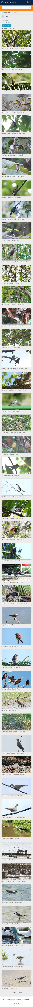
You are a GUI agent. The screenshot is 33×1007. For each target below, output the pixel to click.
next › (20, 992)
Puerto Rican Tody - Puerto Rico (12, 198)
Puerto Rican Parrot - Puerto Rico (12, 69)
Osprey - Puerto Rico (8, 625)
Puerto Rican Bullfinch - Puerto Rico (13, 134)
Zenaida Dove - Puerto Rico (10, 710)
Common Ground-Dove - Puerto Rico (14, 774)
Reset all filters (6, 25)
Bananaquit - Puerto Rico (10, 454)
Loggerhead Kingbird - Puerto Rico (13, 176)
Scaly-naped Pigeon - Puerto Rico (13, 753)
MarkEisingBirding (10, 2)
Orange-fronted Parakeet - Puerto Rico (14, 368)
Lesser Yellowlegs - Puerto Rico (12, 902)
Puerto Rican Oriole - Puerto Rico (12, 91)
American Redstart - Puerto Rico (12, 475)
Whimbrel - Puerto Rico (9, 860)
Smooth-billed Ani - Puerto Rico (12, 561)
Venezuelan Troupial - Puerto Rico (13, 539)
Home (3, 12)
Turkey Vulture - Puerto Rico (11, 689)
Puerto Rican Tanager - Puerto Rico (13, 155)
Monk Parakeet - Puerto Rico (11, 347)
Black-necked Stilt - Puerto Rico (12, 838)
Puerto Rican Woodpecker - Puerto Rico (14, 48)
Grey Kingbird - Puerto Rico (10, 411)
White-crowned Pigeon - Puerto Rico (14, 731)
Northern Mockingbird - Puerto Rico (13, 497)
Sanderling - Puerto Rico (9, 988)
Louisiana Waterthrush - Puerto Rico (13, 326)
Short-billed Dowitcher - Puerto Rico (13, 881)
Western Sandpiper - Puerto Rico (12, 966)
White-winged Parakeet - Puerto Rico (14, 390)
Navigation (31, 2)
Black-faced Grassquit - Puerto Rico (13, 432)
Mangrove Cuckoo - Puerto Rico (12, 283)
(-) (3, 22)
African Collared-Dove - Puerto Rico (13, 817)
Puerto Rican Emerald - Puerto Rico (13, 219)
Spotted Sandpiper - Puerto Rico (12, 945)
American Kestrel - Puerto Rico (12, 646)
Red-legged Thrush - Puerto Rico (12, 518)
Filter (6, 16)
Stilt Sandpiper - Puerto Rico (11, 924)
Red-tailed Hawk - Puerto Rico (11, 667)
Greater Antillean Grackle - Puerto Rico (14, 603)
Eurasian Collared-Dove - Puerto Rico (14, 796)
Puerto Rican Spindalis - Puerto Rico (13, 112)
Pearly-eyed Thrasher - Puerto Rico (13, 304)
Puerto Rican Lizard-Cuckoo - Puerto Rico (15, 262)
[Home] (2, 2)
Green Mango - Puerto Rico (10, 240)
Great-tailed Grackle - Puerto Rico (13, 582)
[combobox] (16, 7)
